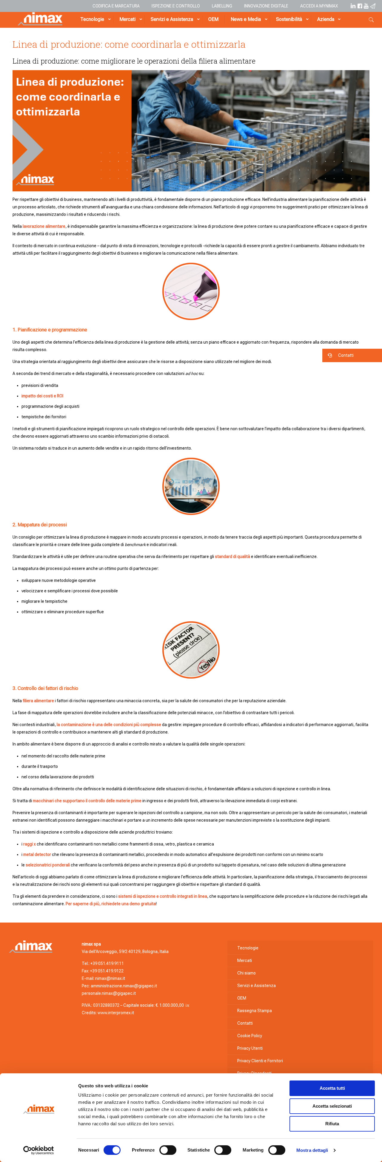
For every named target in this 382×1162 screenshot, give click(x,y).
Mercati (244, 960)
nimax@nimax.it (110, 978)
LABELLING (222, 6)
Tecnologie (247, 948)
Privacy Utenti (250, 1048)
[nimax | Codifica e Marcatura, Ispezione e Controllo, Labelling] (40, 23)
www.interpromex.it (116, 1012)
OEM (241, 998)
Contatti (245, 1023)
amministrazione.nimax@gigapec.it (124, 985)
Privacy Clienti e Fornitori (260, 1060)
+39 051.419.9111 (107, 963)
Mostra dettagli (312, 1150)
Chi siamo (246, 973)
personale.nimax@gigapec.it (109, 993)
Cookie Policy (249, 1035)
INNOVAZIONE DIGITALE (266, 6)
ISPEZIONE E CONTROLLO (176, 6)
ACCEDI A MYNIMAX (319, 6)
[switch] (167, 1150)
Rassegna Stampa (254, 1010)
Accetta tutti (332, 1088)
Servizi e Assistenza (256, 985)
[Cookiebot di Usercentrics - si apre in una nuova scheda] (39, 1150)
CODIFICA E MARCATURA (116, 6)
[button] (352, 355)
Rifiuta (332, 1123)
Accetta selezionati (332, 1106)
